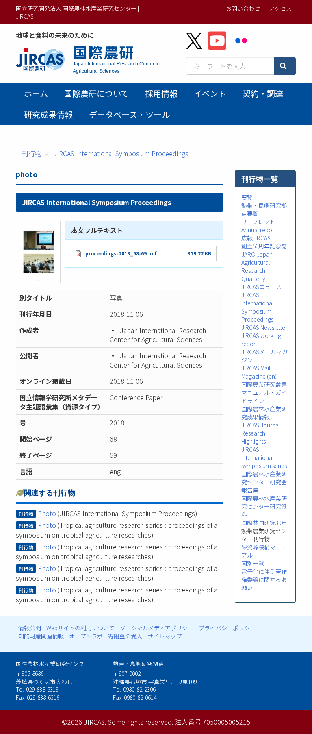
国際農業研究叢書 (264, 384)
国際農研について (96, 93)
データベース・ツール (129, 114)
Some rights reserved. (140, 722)
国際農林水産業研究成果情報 (264, 413)
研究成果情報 (48, 114)
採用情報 (161, 93)
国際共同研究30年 (264, 522)
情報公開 (29, 628)
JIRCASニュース (261, 287)
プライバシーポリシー (227, 628)
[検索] (285, 66)
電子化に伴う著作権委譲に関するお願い (264, 579)
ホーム (36, 93)
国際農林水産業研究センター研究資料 (264, 506)
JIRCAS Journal (260, 425)
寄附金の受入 (125, 636)
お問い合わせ (243, 8)
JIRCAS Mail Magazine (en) (259, 372)
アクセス (280, 8)
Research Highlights (253, 437)
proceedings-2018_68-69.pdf (120, 253)
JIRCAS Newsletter (264, 327)
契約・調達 (263, 93)
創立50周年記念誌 (264, 246)
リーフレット (258, 222)
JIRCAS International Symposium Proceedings (120, 153)
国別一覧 (252, 563)
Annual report (258, 230)
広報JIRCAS (256, 238)
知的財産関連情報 (41, 636)
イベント (210, 93)
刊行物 (31, 153)
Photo (47, 513)
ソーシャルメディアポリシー (156, 628)
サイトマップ (164, 636)
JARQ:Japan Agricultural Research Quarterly (257, 266)
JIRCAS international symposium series (264, 457)
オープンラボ (86, 636)
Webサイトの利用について (80, 628)
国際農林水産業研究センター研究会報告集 (264, 482)
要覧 (247, 197)
